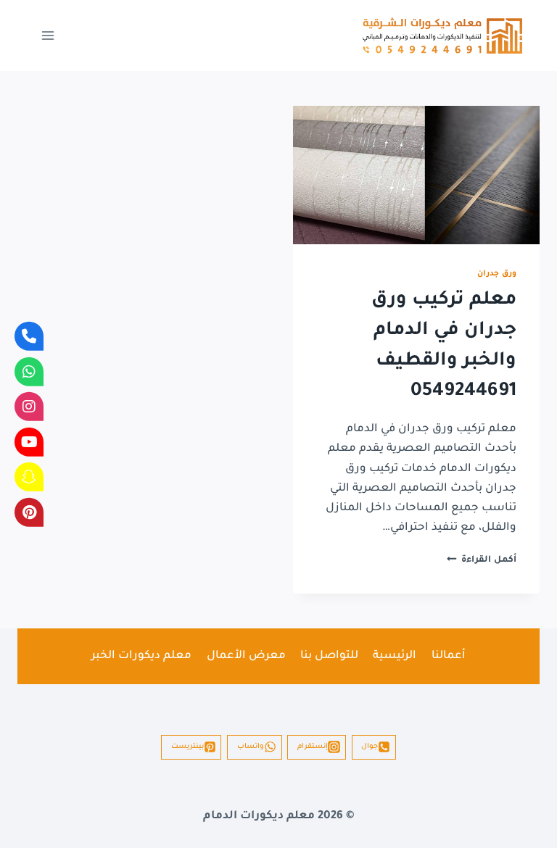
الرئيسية (394, 656)
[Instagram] (29, 406)
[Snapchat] (29, 476)
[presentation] (416, 175)
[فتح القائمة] (48, 35)
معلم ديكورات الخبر (141, 656)
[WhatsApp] (29, 371)
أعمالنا (449, 656)
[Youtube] (29, 441)
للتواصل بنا (329, 656)
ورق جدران (496, 274)
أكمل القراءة (481, 560)
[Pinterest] (29, 511)
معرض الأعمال (246, 656)
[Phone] (29, 336)
